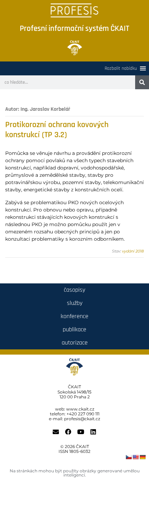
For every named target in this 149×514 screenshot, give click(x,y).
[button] (121, 68)
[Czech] (128, 457)
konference (74, 316)
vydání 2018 (133, 251)
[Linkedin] (93, 432)
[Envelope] (56, 432)
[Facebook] (68, 432)
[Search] (142, 82)
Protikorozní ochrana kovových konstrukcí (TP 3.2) (56, 129)
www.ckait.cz (80, 409)
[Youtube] (81, 432)
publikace (74, 329)
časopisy (74, 290)
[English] (135, 457)
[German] (142, 457)
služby (74, 303)
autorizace (75, 343)
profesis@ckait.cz (82, 418)
